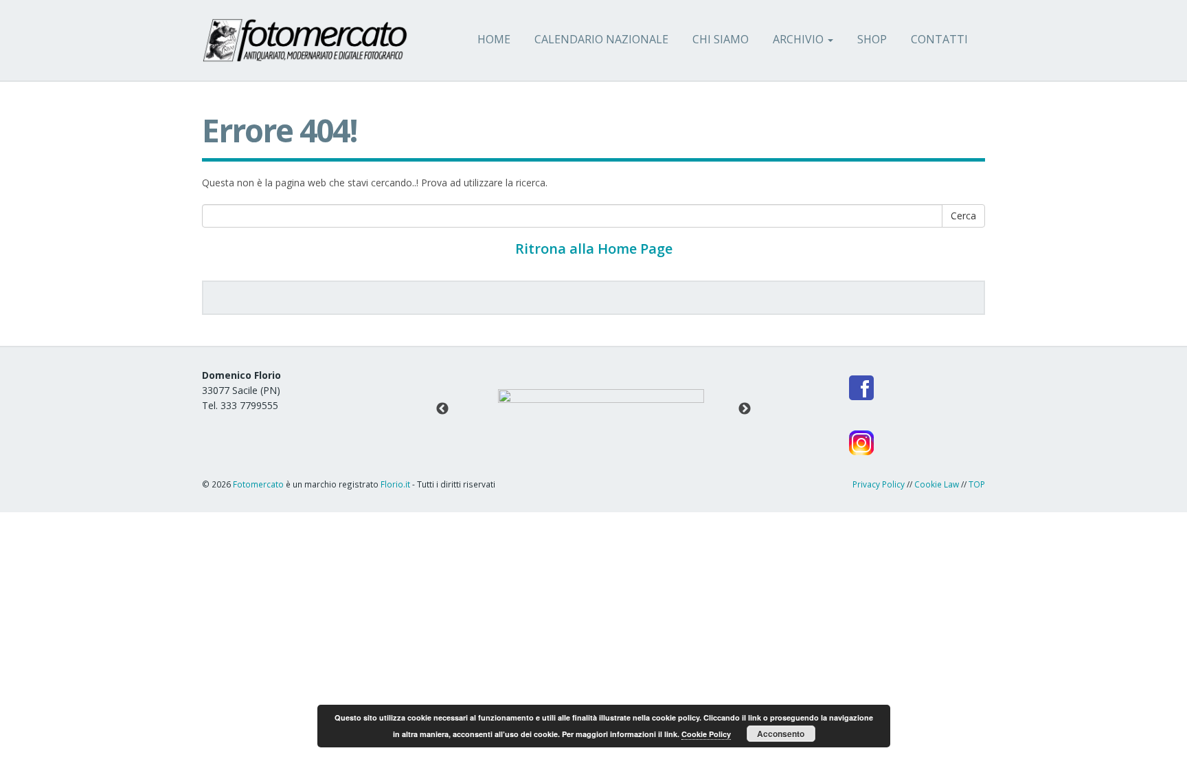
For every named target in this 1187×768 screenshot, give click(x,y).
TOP (977, 484)
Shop (872, 39)
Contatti (939, 39)
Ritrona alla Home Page (593, 248)
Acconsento (780, 733)
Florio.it (395, 484)
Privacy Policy (878, 484)
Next (744, 409)
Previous (442, 409)
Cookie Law (936, 484)
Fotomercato (259, 484)
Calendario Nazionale (601, 39)
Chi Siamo (720, 39)
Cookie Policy (706, 734)
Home (493, 39)
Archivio (799, 39)
